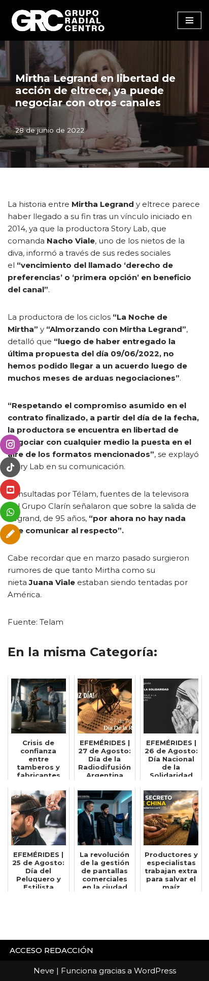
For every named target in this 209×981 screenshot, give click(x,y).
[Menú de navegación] (189, 20)
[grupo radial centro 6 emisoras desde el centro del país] (58, 20)
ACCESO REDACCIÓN (51, 950)
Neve (43, 970)
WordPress (155, 970)
